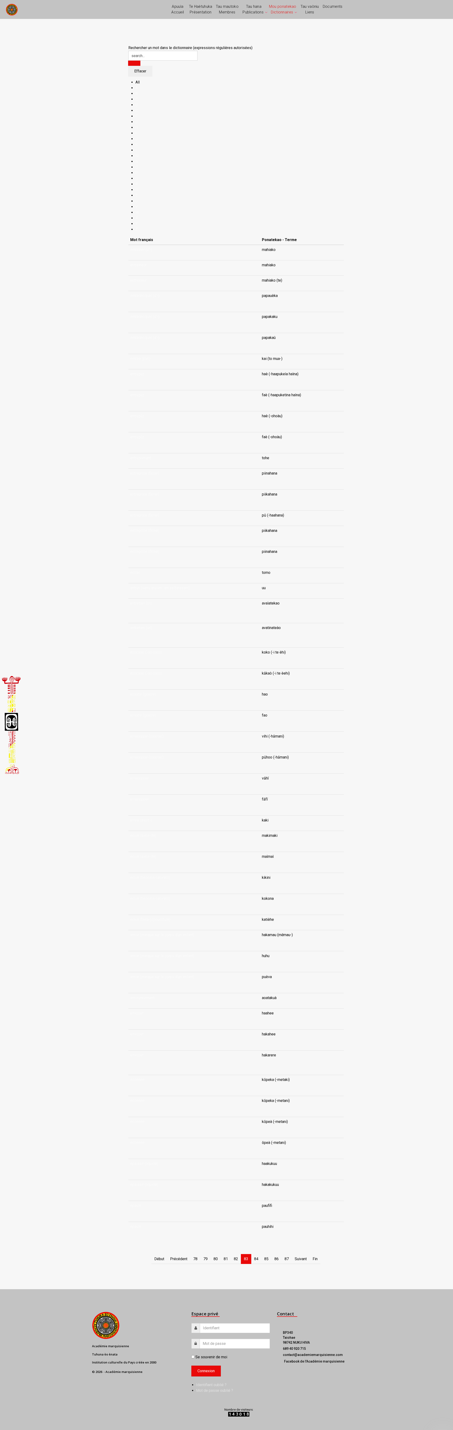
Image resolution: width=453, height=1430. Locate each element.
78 (195, 1259)
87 (287, 1259)
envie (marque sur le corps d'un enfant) (162, 935)
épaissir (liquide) (144, 1163)
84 (256, 1259)
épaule (135, 1205)
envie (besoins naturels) (150, 877)
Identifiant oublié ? (211, 1385)
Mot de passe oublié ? (214, 1390)
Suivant (301, 1259)
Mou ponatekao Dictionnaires (282, 9)
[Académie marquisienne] (12, 9)
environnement (142, 998)
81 (226, 1259)
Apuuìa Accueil (177, 9)
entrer (135, 572)
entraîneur (138, 265)
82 (236, 1259)
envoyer (136, 1013)
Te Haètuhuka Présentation (200, 9)
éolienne (137, 1079)
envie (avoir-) (141, 820)
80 (216, 1259)
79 (205, 1259)
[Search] (134, 63)
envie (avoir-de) (143, 835)
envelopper (139, 778)
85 (266, 1259)
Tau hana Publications (253, 9)
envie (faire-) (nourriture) (150, 919)
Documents (333, 6)
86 (276, 1259)
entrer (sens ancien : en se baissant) (160, 588)
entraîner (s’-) (141, 249)
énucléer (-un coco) (146, 652)
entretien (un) (141, 603)
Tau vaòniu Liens (310, 9)
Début (159, 1259)
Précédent (178, 1259)
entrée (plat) (140, 358)
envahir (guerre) (143, 694)
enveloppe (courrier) (147, 736)
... (263, 301)
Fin (315, 1259)
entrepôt (137, 374)
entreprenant (140, 458)
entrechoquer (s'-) (144, 295)
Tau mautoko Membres (227, 9)
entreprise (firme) (144, 473)
